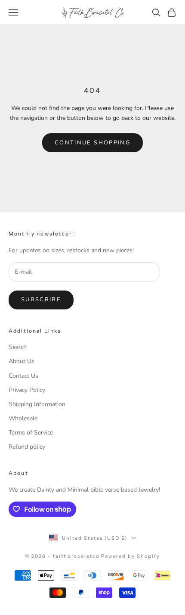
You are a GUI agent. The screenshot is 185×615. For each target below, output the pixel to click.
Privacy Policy (27, 390)
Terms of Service (31, 432)
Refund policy (27, 447)
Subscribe (41, 299)
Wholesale (23, 418)
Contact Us (23, 376)
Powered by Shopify (130, 556)
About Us (21, 361)
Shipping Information (37, 404)
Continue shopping (92, 143)
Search (18, 347)
